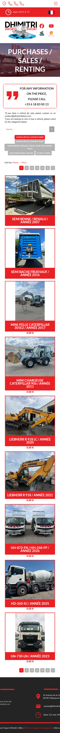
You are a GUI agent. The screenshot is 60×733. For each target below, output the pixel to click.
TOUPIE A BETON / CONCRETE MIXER (30, 137)
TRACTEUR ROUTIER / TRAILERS (21, 153)
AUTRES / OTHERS (43, 153)
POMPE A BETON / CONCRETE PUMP (29, 141)
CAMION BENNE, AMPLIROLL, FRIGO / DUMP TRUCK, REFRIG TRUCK (29, 147)
